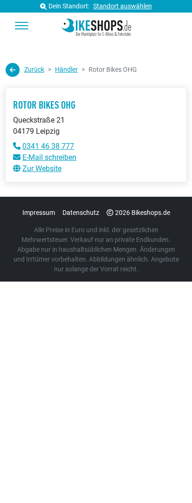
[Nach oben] (167, 477)
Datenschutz (80, 212)
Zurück (34, 69)
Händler (66, 69)
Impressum (38, 212)
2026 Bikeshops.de (142, 212)
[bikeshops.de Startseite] (96, 26)
